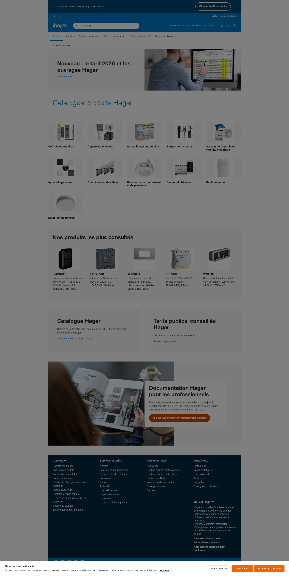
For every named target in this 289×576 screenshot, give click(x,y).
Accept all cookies (269, 568)
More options (219, 568)
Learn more (164, 570)
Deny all (242, 568)
